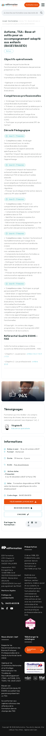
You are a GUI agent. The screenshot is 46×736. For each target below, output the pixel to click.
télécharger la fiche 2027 (21, 502)
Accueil (4, 21)
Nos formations (13, 21)
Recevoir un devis (22, 508)
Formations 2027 (31, 649)
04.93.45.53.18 (12, 603)
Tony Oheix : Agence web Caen (26, 730)
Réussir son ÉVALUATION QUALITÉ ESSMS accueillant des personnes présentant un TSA (10, 691)
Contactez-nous (32, 5)
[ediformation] (9, 5)
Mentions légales (8, 590)
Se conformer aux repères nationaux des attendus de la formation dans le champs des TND (10, 706)
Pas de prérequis (21, 465)
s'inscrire (21, 514)
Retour (8, 51)
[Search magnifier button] (41, 12)
